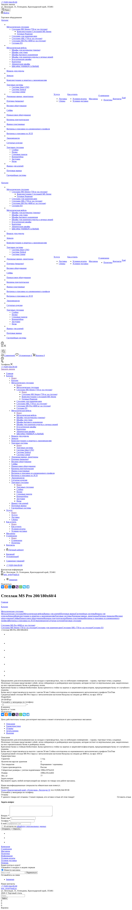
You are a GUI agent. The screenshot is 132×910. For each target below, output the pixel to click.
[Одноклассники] (6, 586)
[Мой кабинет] (2, 343)
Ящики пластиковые (75, 618)
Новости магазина (12, 870)
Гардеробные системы (85, 614)
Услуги (14, 515)
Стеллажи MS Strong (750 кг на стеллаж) (39, 394)
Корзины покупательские (55, 618)
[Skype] (24, 586)
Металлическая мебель (26, 415)
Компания (5, 846)
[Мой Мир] (9, 586)
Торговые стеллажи (25, 487)
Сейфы (16, 618)
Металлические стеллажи (27, 387)
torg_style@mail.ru (11, 574)
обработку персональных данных (31, 826)
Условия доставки (9, 860)
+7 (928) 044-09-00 (9, 2)
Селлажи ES (98, 628)
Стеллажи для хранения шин (49, 628)
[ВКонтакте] (2, 586)
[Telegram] (27, 586)
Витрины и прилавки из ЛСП (22, 621)
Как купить (16, 526)
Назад (13, 378)
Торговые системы (24, 448)
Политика (5, 853)
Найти (4, 898)
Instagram (13, 580)
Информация (7, 856)
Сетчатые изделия (56, 621)
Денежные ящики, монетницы (84, 616)
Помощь (4, 863)
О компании (16, 540)
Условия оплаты (8, 858)
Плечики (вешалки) (107, 616)
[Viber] (17, 586)
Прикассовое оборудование (31, 618)
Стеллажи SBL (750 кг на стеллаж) (77, 628)
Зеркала (11, 616)
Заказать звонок (8, 369)
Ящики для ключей (51, 614)
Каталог (14, 380)
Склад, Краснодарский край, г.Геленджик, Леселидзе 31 (25, 790)
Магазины (5, 851)
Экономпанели (41, 621)
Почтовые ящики (68, 614)
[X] (13, 586)
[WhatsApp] (20, 586)
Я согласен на (25, 826)
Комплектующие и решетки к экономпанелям (35, 616)
